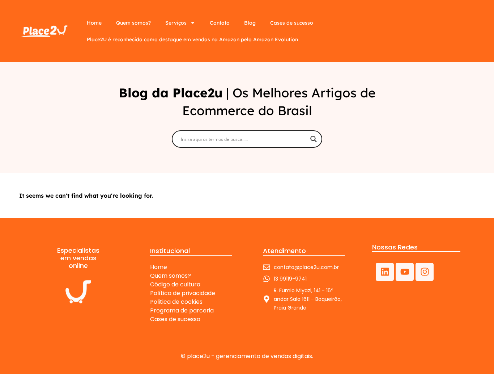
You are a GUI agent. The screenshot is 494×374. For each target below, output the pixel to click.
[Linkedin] (385, 272)
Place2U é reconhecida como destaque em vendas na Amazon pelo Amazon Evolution (192, 39)
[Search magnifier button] (313, 139)
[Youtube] (405, 272)
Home (94, 23)
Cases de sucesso (291, 23)
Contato (220, 23)
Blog (250, 23)
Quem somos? (133, 23)
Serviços (176, 23)
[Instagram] (425, 272)
